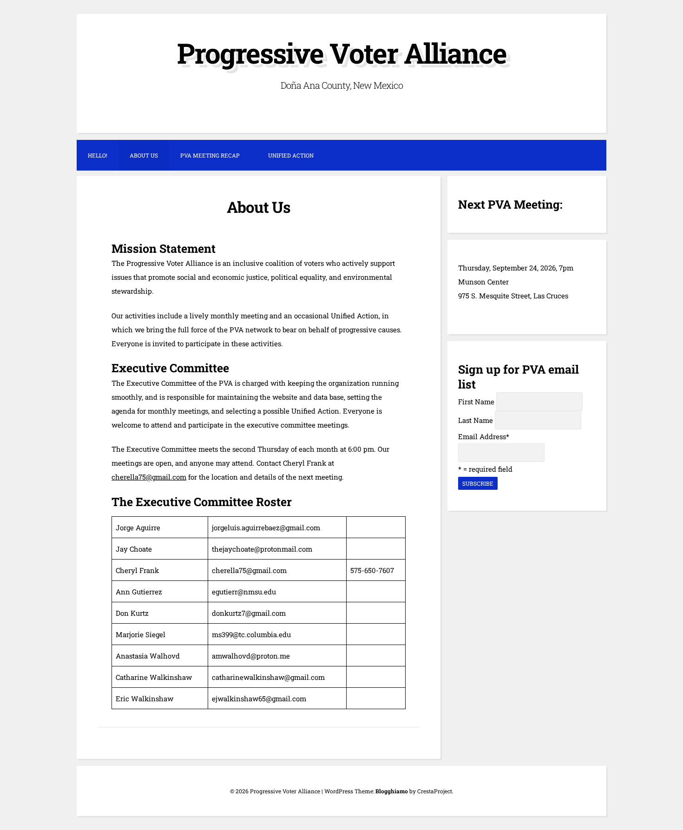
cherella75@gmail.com (149, 476)
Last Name (475, 420)
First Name (476, 401)
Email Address (483, 436)
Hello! (97, 155)
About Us (144, 155)
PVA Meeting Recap (210, 155)
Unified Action (291, 155)
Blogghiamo (391, 791)
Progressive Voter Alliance (341, 52)
